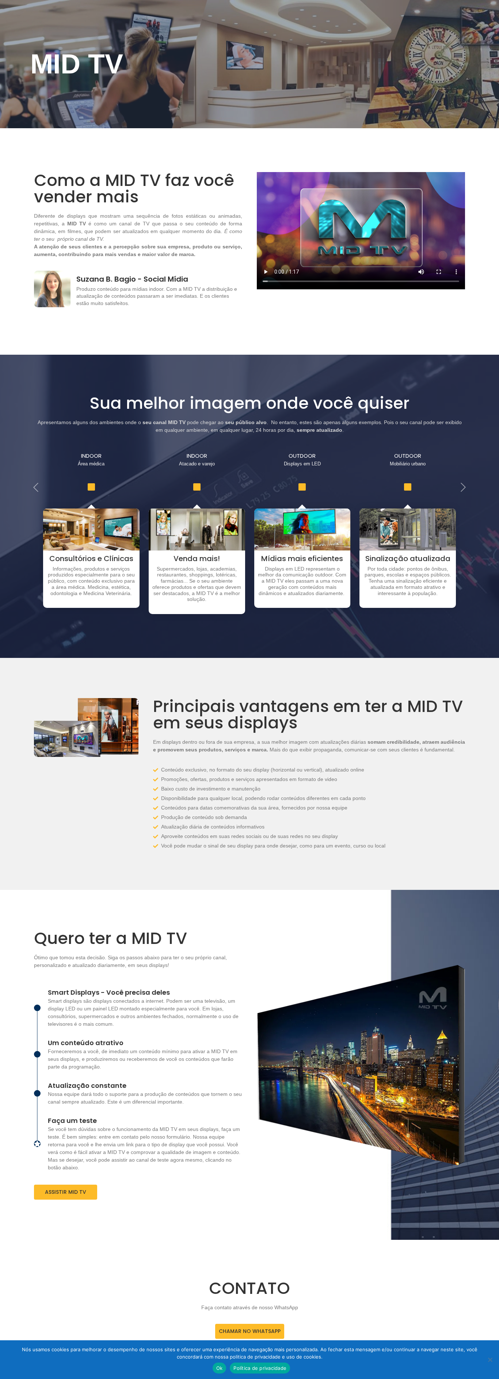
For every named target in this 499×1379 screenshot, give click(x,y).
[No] (490, 1359)
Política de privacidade (259, 1368)
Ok (219, 1368)
